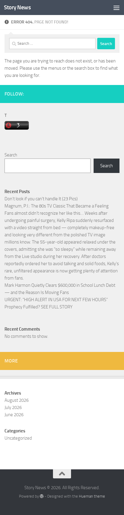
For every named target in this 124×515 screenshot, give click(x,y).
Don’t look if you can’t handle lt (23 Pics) (41, 198)
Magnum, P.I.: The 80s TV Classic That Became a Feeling (57, 206)
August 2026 (17, 400)
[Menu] (116, 7)
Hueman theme (92, 496)
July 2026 (13, 407)
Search (11, 155)
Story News (17, 7)
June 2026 (14, 414)
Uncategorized (18, 438)
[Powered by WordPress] (42, 496)
